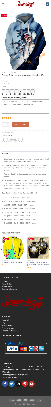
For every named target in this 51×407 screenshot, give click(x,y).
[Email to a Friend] (15, 140)
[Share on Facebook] (7, 140)
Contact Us (6, 281)
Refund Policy (7, 286)
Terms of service (8, 328)
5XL (32, 94)
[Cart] (47, 4)
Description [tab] (6, 153)
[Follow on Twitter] (12, 384)
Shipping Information (9, 289)
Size (4, 87)
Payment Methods (8, 331)
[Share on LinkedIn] (22, 140)
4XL (28, 94)
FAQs (4, 323)
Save (5, 15)
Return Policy (7, 284)
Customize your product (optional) (14, 98)
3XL (24, 94)
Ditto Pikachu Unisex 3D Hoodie (12, 262)
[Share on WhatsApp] (3, 140)
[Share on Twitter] (11, 140)
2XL (20, 94)
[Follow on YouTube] (32, 384)
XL (15, 94)
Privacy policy (7, 325)
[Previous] (1, 254)
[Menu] (3, 4)
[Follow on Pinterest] (25, 384)
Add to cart (20, 124)
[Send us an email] (18, 384)
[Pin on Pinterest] (18, 140)
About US (5, 320)
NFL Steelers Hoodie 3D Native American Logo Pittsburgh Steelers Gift (38, 264)
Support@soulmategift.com (17, 375)
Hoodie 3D (12, 72)
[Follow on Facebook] (5, 384)
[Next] (49, 254)
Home (4, 72)
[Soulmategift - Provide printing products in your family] (25, 4)
